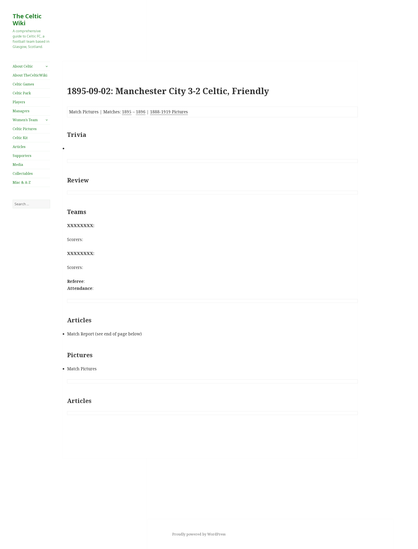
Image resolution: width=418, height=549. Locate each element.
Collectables (23, 173)
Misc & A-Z (22, 182)
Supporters (22, 155)
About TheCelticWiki (30, 75)
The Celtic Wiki (27, 19)
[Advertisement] (31, 286)
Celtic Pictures (25, 128)
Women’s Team (25, 119)
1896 (140, 112)
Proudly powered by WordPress (199, 534)
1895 (126, 112)
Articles (19, 146)
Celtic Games (23, 84)
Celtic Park (22, 93)
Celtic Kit (20, 137)
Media (18, 164)
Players (19, 102)
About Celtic (23, 66)
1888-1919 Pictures (169, 112)
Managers (21, 111)
